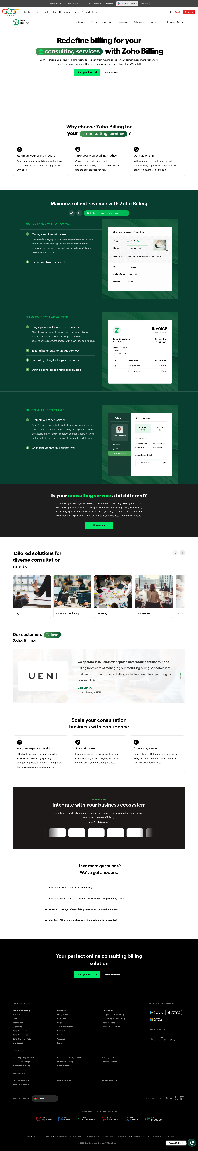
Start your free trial (87, 72)
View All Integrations (98, 828)
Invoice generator (64, 1086)
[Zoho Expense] (44, 1125)
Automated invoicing (21, 1072)
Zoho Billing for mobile (22, 1037)
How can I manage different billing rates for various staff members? (83, 915)
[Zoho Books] (64, 1125)
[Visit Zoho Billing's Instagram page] (166, 1105)
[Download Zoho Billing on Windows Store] (157, 1025)
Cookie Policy (138, 1143)
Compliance (47, 1143)
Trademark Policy (123, 1143)
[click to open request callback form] (192, 1143)
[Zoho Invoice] (131, 1125)
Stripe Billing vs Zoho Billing (113, 1025)
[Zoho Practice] (153, 1125)
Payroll (45, 12)
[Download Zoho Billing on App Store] (174, 1018)
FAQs (59, 1029)
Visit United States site (129, 3)
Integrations (18, 1029)
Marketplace (18, 1049)
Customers (17, 1033)
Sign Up (189, 12)
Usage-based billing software (69, 1064)
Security (36, 1143)
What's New (62, 1037)
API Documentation (65, 1033)
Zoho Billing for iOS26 (22, 1045)
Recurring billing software (23, 1064)
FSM (36, 12)
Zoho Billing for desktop (23, 1041)
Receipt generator (109, 1086)
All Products (88, 12)
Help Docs (61, 1025)
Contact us (99, 525)
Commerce (64, 12)
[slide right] (182, 552)
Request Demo (112, 72)
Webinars (61, 1045)
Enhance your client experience (108, 213)
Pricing (15, 1025)
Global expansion (64, 1072)
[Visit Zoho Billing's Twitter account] (176, 1105)
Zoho (11, 12)
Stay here (144, 3)
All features (17, 1021)
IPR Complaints (61, 1143)
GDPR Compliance (154, 1143)
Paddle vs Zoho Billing (111, 1033)
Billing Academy (63, 1021)
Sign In (178, 12)
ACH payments (108, 1064)
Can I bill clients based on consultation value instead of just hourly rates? (86, 904)
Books (27, 12)
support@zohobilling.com (168, 1046)
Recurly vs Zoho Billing (111, 1029)
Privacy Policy (107, 1143)
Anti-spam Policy (76, 1143)
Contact (27, 1143)
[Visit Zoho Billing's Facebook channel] (171, 1105)
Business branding (65, 1068)
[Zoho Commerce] (86, 1125)
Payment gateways (110, 1068)
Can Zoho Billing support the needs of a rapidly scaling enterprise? (83, 926)
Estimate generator (21, 1086)
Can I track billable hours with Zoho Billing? (71, 894)
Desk (76, 12)
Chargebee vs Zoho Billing (113, 1021)
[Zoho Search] (170, 12)
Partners (60, 1049)
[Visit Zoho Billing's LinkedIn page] (182, 1105)
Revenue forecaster (21, 1090)
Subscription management (24, 1068)
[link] (76, 12)
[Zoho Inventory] (110, 1125)
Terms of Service (92, 1143)
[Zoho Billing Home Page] (21, 22)
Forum (59, 1041)
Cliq (54, 12)
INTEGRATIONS (99, 806)
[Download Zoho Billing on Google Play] (157, 1018)
